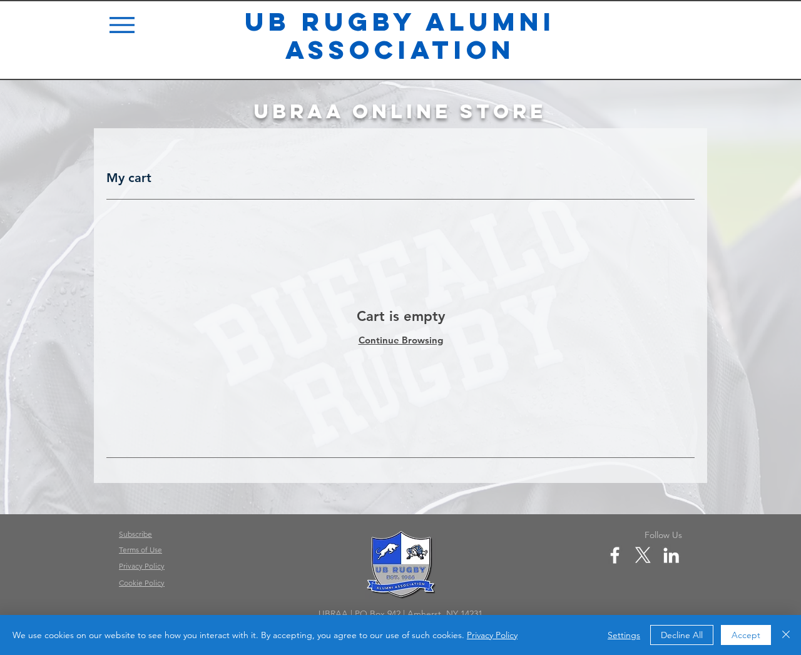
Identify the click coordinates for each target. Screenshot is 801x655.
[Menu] (123, 25)
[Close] (785, 635)
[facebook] (615, 555)
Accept (746, 635)
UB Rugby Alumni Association (400, 36)
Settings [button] (624, 635)
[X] (643, 555)
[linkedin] (671, 555)
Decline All (682, 635)
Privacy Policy (492, 635)
